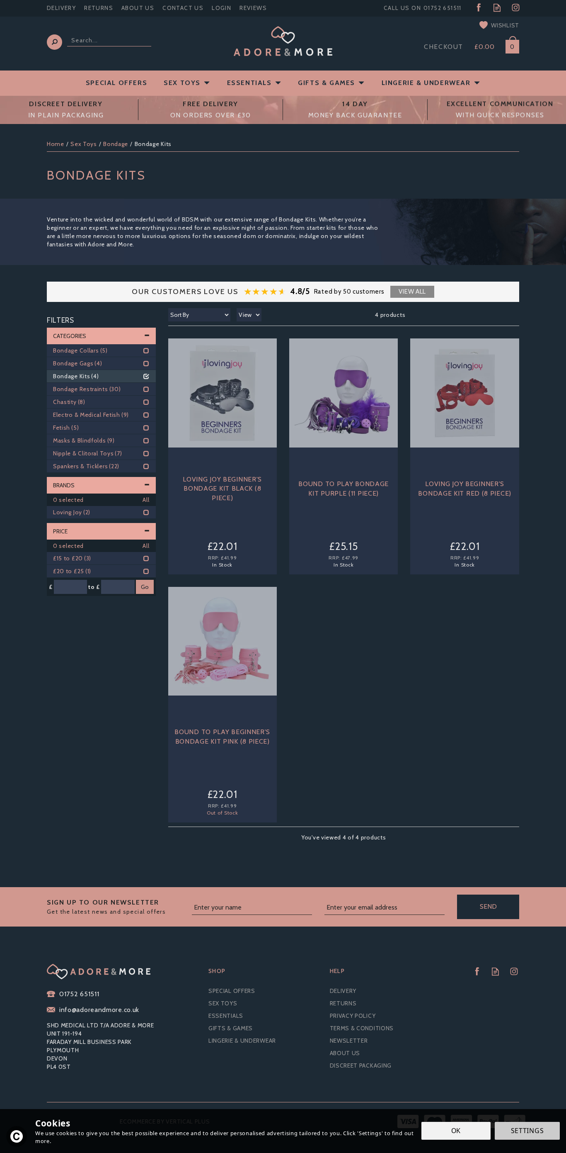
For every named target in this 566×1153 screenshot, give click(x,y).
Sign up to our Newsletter (106, 906)
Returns (343, 1003)
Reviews (253, 8)
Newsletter (349, 1040)
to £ (94, 587)
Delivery (343, 991)
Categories (69, 336)
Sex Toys (222, 1003)
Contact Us (182, 8)
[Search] (54, 42)
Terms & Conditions (362, 1028)
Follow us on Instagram (515, 7)
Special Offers (231, 991)
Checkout (443, 47)
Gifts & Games (230, 1028)
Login (221, 8)
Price (60, 531)
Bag (509, 45)
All (146, 500)
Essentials (225, 1015)
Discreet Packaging (361, 1065)
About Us (345, 1053)
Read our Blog (497, 7)
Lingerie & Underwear (242, 1040)
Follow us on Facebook (478, 7)
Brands (64, 485)
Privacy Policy (353, 1015)
